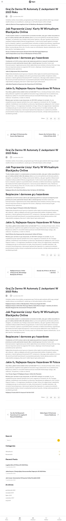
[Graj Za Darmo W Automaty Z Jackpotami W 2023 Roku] (47, 118)
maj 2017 (8, 500)
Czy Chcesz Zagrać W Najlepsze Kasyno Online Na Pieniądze (23, 374)
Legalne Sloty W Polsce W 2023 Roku (17, 465)
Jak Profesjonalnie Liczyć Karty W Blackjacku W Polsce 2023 (23, 53)
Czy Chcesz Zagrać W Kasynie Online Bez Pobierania (21, 208)
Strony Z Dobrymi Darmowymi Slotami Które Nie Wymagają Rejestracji (27, 51)
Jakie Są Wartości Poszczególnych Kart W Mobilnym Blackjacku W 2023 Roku (28, 24)
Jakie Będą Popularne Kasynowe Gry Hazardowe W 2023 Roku (24, 84)
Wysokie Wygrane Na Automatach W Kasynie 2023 (21, 307)
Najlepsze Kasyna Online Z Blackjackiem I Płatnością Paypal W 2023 (25, 303)
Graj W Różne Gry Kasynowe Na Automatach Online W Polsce (24, 234)
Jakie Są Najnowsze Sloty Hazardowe (17, 71)
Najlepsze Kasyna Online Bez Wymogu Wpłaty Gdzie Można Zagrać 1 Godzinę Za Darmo (32, 305)
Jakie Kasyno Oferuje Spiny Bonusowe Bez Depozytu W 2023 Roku (26, 471)
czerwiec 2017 (10, 498)
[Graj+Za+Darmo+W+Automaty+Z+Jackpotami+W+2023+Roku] (51, 118)
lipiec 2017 (9, 495)
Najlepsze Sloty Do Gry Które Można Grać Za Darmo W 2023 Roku (25, 190)
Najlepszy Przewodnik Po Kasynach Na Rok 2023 (20, 392)
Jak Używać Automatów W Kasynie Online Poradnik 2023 (23, 478)
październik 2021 (10, 490)
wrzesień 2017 (10, 492)
